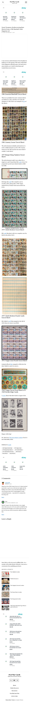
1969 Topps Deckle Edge (7, 448)
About (14, 685)
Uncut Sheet (5, 453)
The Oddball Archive (15, 572)
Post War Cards (14, 2)
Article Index (14, 696)
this (11, 364)
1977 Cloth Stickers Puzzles (8, 451)
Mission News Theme (10, 700)
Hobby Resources (14, 578)
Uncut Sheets (12, 453)
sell (10, 321)
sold (20, 162)
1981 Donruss (18, 451)
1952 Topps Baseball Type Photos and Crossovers (18, 606)
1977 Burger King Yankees (8, 449)
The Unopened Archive (15, 599)
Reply (3, 497)
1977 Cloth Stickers (19, 449)
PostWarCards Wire (14, 693)
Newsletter (14, 690)
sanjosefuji (7, 482)
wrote (4, 395)
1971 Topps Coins (17, 448)
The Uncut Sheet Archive (16, 437)
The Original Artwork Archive (17, 585)
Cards (9, 445)
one (24, 101)
